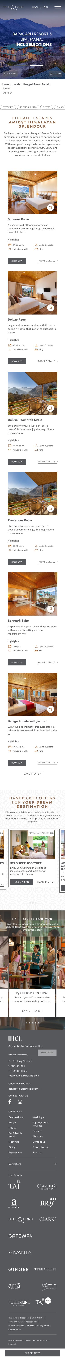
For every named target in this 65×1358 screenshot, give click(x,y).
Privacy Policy (43, 1326)
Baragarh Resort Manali (36, 84)
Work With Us (37, 1318)
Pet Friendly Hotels (15, 1135)
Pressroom (24, 1318)
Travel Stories (40, 1147)
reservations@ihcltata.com (23, 1075)
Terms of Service (15, 1322)
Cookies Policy (14, 1329)
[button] (32, 1164)
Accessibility (31, 1322)
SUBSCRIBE (47, 1052)
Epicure (37, 1131)
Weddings (38, 1117)
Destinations (15, 1117)
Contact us (39, 1141)
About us (38, 1136)
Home (5, 84)
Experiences (15, 1152)
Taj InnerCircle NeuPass (40, 1124)
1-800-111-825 (16, 1066)
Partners (30, 1326)
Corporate (12, 1318)
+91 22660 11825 (17, 1071)
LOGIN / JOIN (31, 1011)
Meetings (13, 1141)
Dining (11, 1147)
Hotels (16, 84)
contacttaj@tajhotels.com (23, 1088)
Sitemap (37, 1152)
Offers (12, 1127)
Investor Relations (16, 1326)
